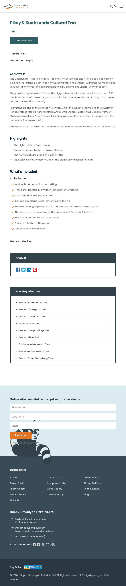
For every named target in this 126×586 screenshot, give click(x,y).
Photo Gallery (17, 488)
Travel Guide (17, 483)
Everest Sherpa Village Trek (34, 330)
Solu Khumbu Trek (29, 323)
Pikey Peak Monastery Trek (34, 351)
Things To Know (92, 483)
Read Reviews (91, 488)
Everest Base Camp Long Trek (36, 358)
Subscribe (20, 435)
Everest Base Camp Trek (33, 302)
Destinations (91, 477)
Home (13, 477)
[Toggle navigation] (120, 6)
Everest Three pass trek (32, 309)
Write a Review (18, 494)
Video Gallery (54, 488)
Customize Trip (24, 40)
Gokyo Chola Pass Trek (32, 316)
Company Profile (56, 483)
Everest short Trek (29, 337)
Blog (86, 494)
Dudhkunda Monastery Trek (34, 344)
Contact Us (53, 477)
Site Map (15, 500)
